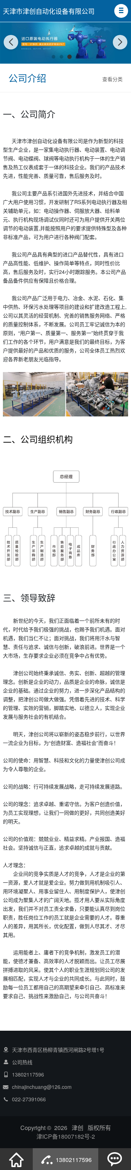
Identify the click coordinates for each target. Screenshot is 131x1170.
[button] (121, 11)
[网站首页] (16, 1159)
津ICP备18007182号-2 (65, 1136)
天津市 (19, 140)
